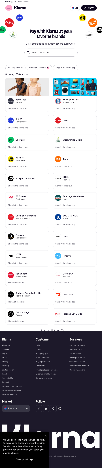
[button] (75, 8)
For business (23, 2)
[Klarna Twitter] (53, 408)
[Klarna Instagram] (59, 408)
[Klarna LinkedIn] (46, 408)
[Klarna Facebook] (39, 408)
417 (63, 329)
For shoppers (10, 2)
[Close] (46, 436)
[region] (24, 450)
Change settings (24, 459)
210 (53, 329)
